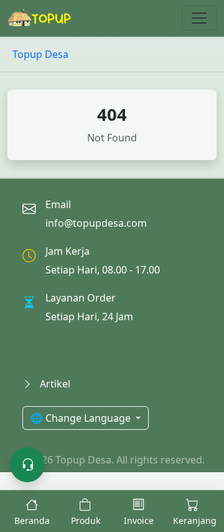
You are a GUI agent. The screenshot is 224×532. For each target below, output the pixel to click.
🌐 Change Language (81, 418)
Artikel (53, 384)
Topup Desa (40, 54)
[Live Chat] (27, 464)
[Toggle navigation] (199, 18)
